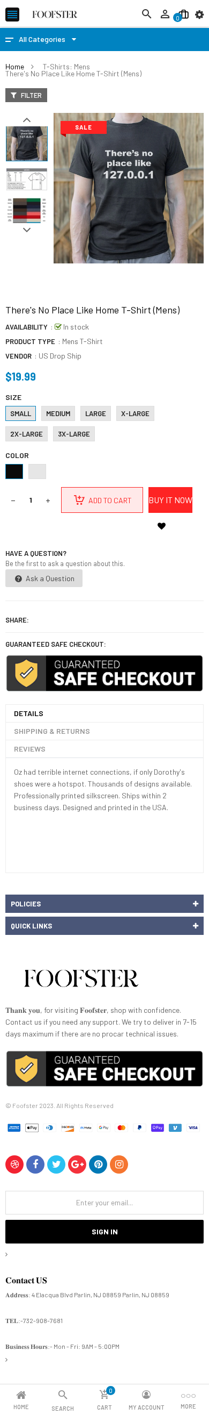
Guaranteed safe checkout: (55, 644)
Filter (30, 95)
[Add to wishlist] (161, 526)
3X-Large (74, 434)
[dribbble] (14, 1164)
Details (28, 713)
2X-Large (26, 434)
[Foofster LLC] (80, 980)
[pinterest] (98, 1164)
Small (20, 413)
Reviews (30, 748)
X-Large (135, 413)
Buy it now (170, 500)
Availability (26, 327)
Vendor (18, 356)
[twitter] (56, 1164)
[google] (77, 1164)
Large (95, 413)
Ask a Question (49, 578)
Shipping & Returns (52, 730)
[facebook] (35, 1164)
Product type (30, 341)
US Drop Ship (60, 355)
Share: (17, 620)
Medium (58, 413)
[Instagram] (119, 1164)
